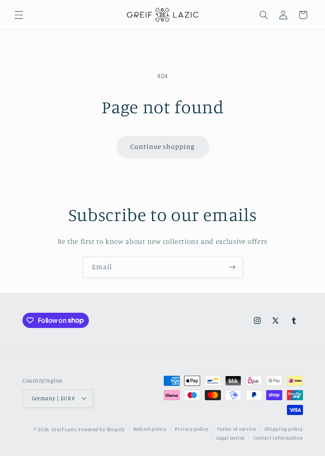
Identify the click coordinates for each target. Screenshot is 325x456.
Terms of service (236, 429)
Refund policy (149, 429)
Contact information (278, 438)
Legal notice (230, 438)
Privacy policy (191, 429)
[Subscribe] (232, 267)
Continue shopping (162, 146)
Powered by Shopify (101, 429)
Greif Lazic (64, 429)
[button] (18, 15)
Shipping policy (283, 429)
